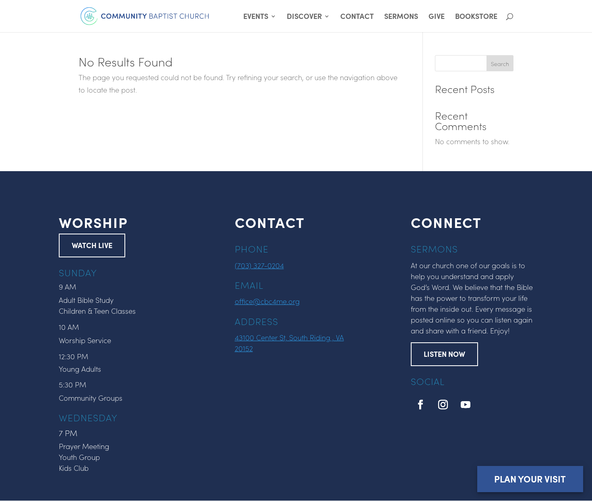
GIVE (436, 17)
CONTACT (357, 17)
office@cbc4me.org (267, 301)
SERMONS (401, 17)
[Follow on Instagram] (443, 404)
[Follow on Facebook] (420, 404)
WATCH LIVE (92, 245)
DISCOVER (304, 17)
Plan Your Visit (530, 478)
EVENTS (255, 17)
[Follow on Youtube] (465, 404)
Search (500, 64)
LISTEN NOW (444, 354)
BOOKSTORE (476, 17)
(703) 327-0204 (259, 265)
